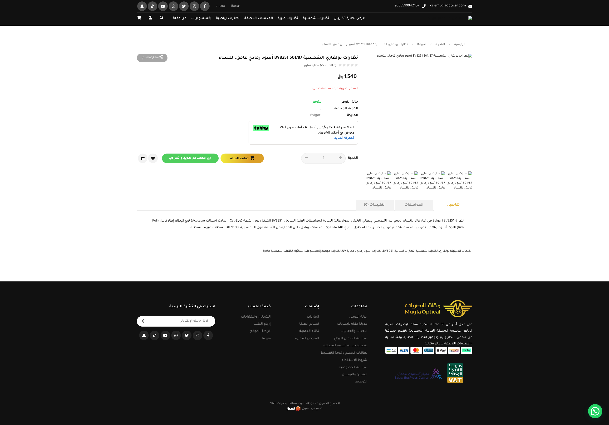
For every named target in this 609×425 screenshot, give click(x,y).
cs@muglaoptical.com (448, 6)
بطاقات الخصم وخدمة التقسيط (344, 353)
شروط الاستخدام (354, 360)
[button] (139, 18)
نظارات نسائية (404, 251)
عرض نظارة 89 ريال (349, 18)
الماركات (313, 317)
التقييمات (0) (375, 205)
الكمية (353, 158)
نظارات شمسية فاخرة (277, 251)
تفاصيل (453, 205)
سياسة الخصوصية (353, 367)
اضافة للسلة (240, 158)
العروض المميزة (307, 338)
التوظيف (361, 382)
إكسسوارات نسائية (307, 251)
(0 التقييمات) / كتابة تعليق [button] (320, 65)
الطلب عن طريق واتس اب (187, 158)
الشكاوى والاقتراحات (256, 317)
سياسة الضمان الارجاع (350, 338)
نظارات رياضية (228, 18)
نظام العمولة (309, 331)
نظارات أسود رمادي (369, 251)
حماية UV (348, 251)
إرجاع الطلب (262, 324)
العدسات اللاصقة (258, 18)
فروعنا (235, 6)
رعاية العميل (358, 317)
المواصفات (413, 205)
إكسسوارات (201, 18)
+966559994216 (407, 6)
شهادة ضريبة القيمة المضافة (345, 346)
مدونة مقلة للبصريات (352, 324)
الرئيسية (459, 44)
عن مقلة (180, 18)
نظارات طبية (288, 18)
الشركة (440, 44)
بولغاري (444, 251)
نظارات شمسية (316, 18)
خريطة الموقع (260, 331)
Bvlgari (421, 44)
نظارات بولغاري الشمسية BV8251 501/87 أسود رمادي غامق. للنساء (365, 44)
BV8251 (388, 251)
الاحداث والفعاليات (353, 331)
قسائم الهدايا (309, 324)
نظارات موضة (331, 251)
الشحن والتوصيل (354, 375)
